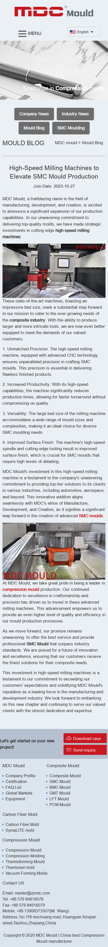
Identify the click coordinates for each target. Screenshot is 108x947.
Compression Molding (25, 856)
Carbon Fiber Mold (22, 824)
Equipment (15, 799)
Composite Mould (65, 775)
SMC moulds (91, 515)
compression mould (21, 589)
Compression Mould (23, 850)
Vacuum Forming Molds (26, 873)
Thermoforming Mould (25, 861)
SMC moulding (71, 128)
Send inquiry (80, 749)
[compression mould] (54, 15)
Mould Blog (34, 128)
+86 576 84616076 (26, 899)
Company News (34, 114)
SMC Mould (60, 781)
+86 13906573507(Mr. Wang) (43, 911)
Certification (16, 781)
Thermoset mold (20, 867)
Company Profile (20, 775)
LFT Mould (59, 799)
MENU (34, 33)
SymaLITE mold (20, 830)
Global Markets (19, 793)
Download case (83, 738)
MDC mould (66, 142)
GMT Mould (59, 793)
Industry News (75, 114)
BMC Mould (60, 787)
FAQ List (13, 787)
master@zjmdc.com (32, 893)
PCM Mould (60, 804)
